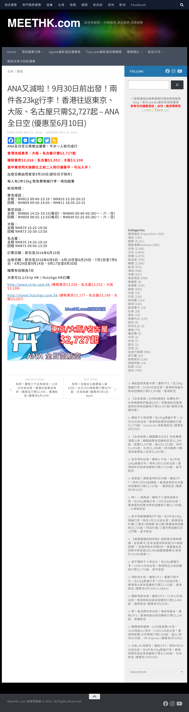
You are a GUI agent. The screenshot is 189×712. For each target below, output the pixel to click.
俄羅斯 (132, 282)
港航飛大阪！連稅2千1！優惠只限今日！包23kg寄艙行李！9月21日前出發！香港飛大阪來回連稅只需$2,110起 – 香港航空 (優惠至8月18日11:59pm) (155, 582)
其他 (131, 370)
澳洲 (111, 4)
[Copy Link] (54, 140)
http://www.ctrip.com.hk (28, 284)
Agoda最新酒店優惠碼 (65, 51)
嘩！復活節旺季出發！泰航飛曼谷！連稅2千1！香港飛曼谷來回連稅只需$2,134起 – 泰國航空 (155, 615)
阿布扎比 (134, 326)
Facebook (138, 4)
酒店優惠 (10, 4)
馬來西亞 (134, 278)
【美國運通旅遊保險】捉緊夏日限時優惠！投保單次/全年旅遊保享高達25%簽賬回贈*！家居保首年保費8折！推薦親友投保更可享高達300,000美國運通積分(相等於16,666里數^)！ (155, 546)
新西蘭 (132, 300)
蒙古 (131, 344)
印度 (131, 293)
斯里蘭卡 (134, 307)
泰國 (73, 4)
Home (11, 51)
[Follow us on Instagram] (173, 71)
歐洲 (122, 4)
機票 (20, 71)
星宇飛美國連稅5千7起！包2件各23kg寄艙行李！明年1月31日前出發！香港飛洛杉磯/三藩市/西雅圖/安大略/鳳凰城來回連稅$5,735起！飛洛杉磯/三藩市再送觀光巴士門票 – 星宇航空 (155, 523)
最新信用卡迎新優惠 (21, 61)
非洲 (131, 341)
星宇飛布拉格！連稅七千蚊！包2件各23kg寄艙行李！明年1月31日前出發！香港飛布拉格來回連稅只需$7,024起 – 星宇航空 (155, 465)
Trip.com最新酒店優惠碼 (104, 51)
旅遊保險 (134, 363)
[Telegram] (32, 140)
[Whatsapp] (18, 140)
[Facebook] (11, 140)
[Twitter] (47, 140)
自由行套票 (135, 352)
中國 (131, 274)
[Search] (177, 84)
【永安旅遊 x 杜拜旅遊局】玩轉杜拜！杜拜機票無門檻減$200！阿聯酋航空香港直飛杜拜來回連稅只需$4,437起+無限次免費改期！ (155, 404)
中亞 (131, 337)
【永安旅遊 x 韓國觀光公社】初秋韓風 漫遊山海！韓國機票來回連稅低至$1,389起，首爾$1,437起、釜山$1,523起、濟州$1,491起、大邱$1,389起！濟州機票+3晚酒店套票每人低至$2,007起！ (155, 444)
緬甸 (131, 330)
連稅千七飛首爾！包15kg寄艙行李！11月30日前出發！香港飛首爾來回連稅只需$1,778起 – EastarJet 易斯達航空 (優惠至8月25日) (155, 423)
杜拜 (131, 311)
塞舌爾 (132, 333)
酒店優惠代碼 (31, 51)
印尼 (131, 296)
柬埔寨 (132, 285)
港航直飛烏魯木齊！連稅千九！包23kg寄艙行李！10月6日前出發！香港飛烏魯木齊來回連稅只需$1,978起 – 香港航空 (155, 387)
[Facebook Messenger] (25, 140)
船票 (131, 366)
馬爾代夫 (134, 318)
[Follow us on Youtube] (179, 71)
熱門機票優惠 (31, 4)
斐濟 (131, 322)
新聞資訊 (134, 359)
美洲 (131, 304)
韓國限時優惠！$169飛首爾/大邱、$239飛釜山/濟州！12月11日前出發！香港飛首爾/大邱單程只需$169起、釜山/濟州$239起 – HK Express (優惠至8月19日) (155, 632)
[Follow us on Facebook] (167, 71)
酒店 (131, 237)
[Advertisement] (155, 143)
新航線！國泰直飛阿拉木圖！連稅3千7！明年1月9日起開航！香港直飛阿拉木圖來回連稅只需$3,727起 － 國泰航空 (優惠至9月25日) (155, 484)
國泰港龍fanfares (140, 245)
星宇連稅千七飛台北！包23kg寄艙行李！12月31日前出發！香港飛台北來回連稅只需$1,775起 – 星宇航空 (155, 565)
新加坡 (97, 4)
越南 (131, 289)
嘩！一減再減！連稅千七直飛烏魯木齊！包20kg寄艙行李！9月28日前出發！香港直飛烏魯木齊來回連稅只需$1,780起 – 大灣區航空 (155, 503)
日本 (50, 4)
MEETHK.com (43, 22)
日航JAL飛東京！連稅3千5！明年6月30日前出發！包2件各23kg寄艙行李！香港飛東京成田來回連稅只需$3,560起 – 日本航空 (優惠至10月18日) (155, 651)
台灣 (61, 4)
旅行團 (132, 355)
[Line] (40, 140)
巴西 (131, 348)
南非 (131, 315)
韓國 (84, 4)
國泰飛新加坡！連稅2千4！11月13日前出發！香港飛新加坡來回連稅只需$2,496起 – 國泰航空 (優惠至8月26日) (155, 600)
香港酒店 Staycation (142, 234)
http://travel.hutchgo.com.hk (32, 295)
